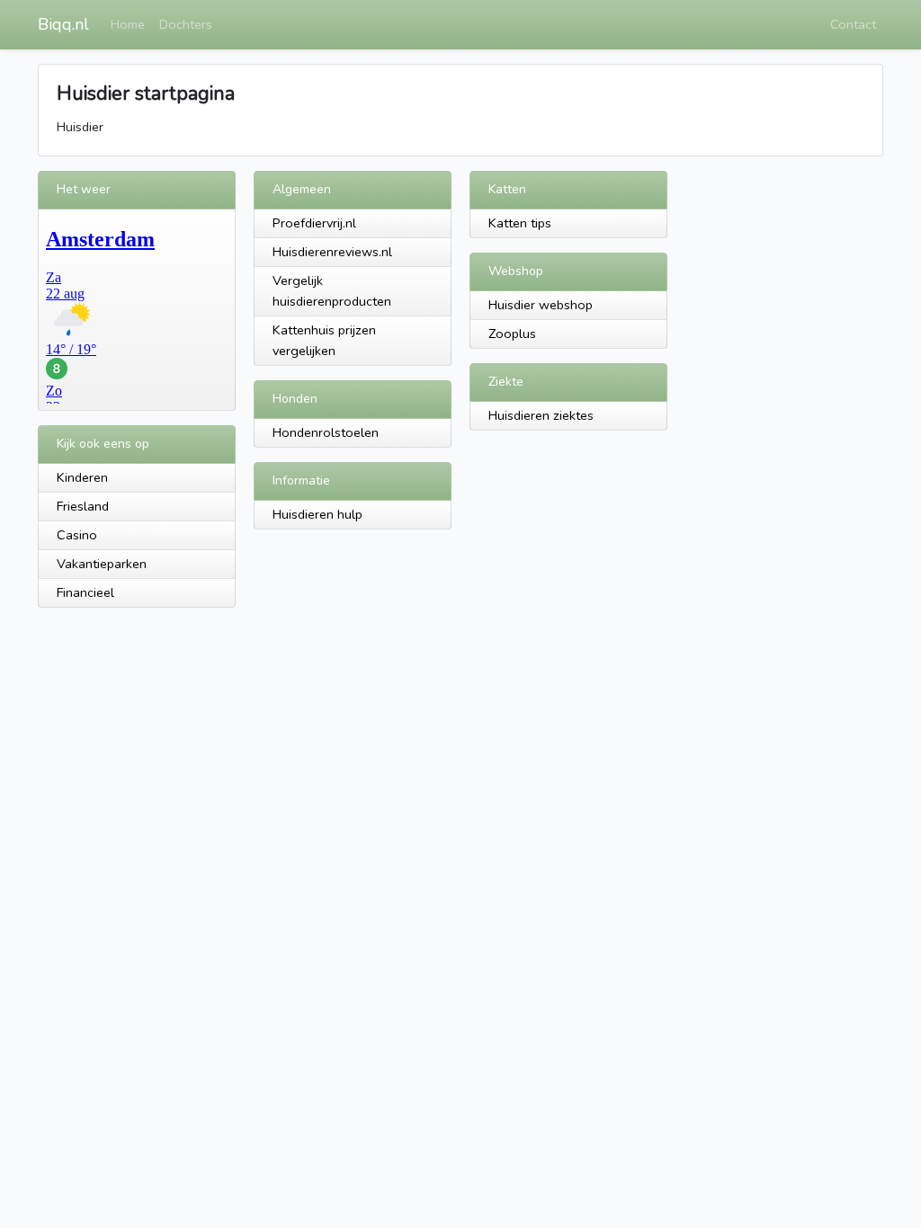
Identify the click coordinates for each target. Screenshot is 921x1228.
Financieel (85, 592)
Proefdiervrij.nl (314, 223)
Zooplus (512, 334)
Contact (853, 24)
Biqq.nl (63, 24)
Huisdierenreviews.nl (332, 252)
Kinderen (82, 477)
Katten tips (519, 223)
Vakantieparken (102, 564)
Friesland (83, 506)
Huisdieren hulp (317, 514)
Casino (77, 535)
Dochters (185, 24)
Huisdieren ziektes (541, 415)
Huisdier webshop (540, 305)
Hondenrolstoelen (326, 432)
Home (128, 24)
